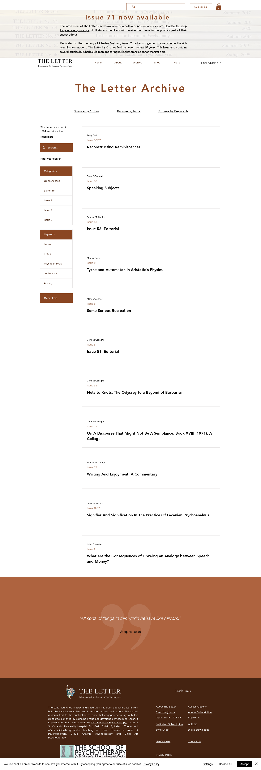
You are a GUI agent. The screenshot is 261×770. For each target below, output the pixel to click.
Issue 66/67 (94, 140)
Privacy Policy (151, 764)
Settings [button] (208, 764)
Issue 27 (92, 426)
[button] (218, 6)
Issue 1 (91, 549)
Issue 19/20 (94, 508)
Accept (244, 764)
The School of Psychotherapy (108, 722)
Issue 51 (91, 262)
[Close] (256, 764)
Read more (47, 136)
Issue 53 (92, 181)
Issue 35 (92, 385)
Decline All (225, 764)
